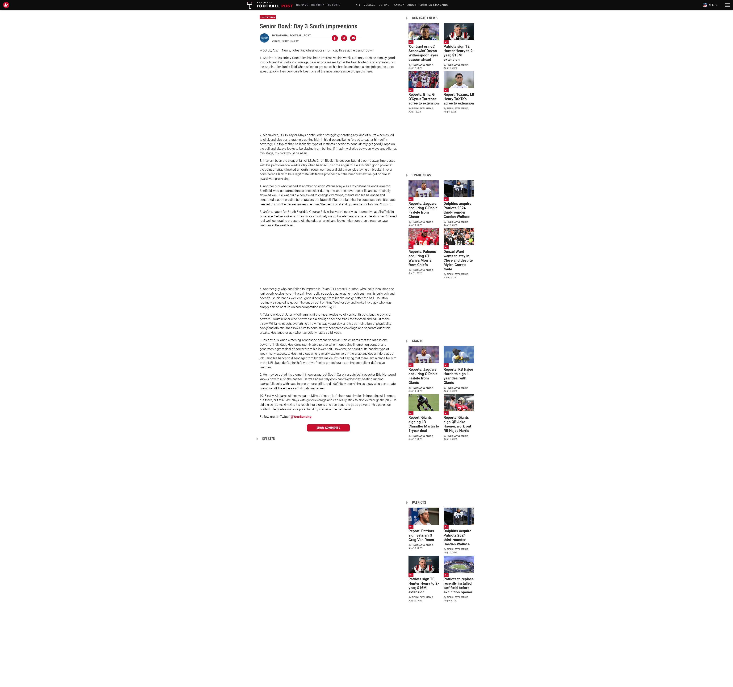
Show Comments (328, 428)
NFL (358, 5)
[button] (727, 5)
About (411, 5)
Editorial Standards (434, 5)
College (369, 5)
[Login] (7, 5)
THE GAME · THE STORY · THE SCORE (318, 5)
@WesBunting (301, 417)
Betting (384, 5)
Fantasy (398, 5)
